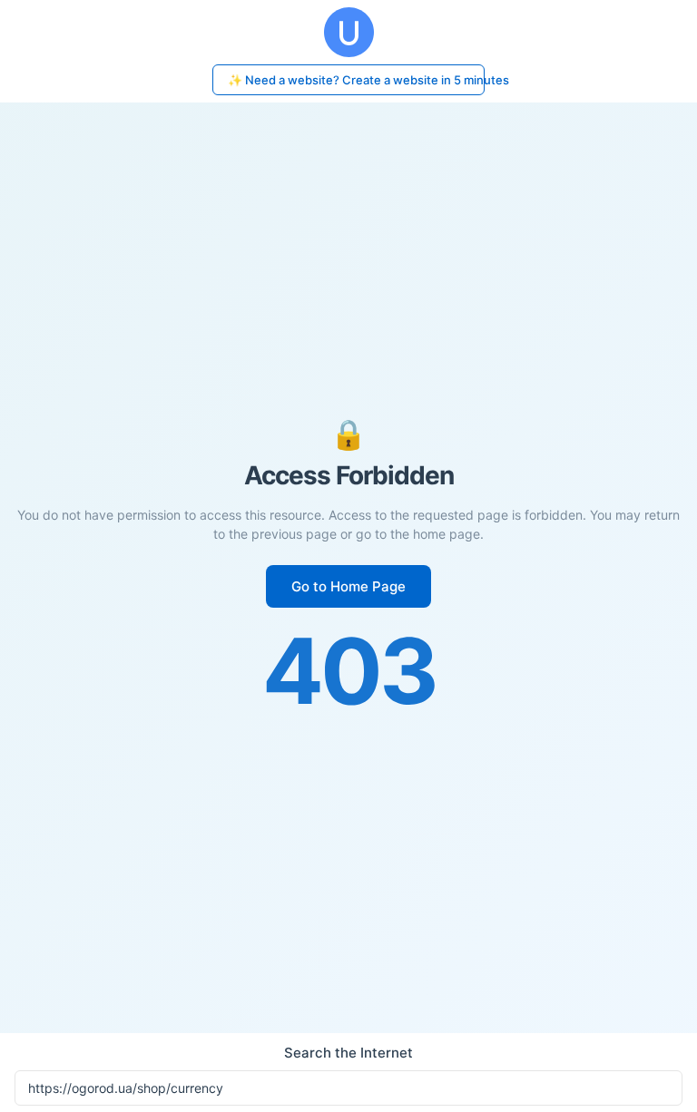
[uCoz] (348, 32)
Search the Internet (348, 1052)
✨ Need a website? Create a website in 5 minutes (356, 80)
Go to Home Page (348, 586)
